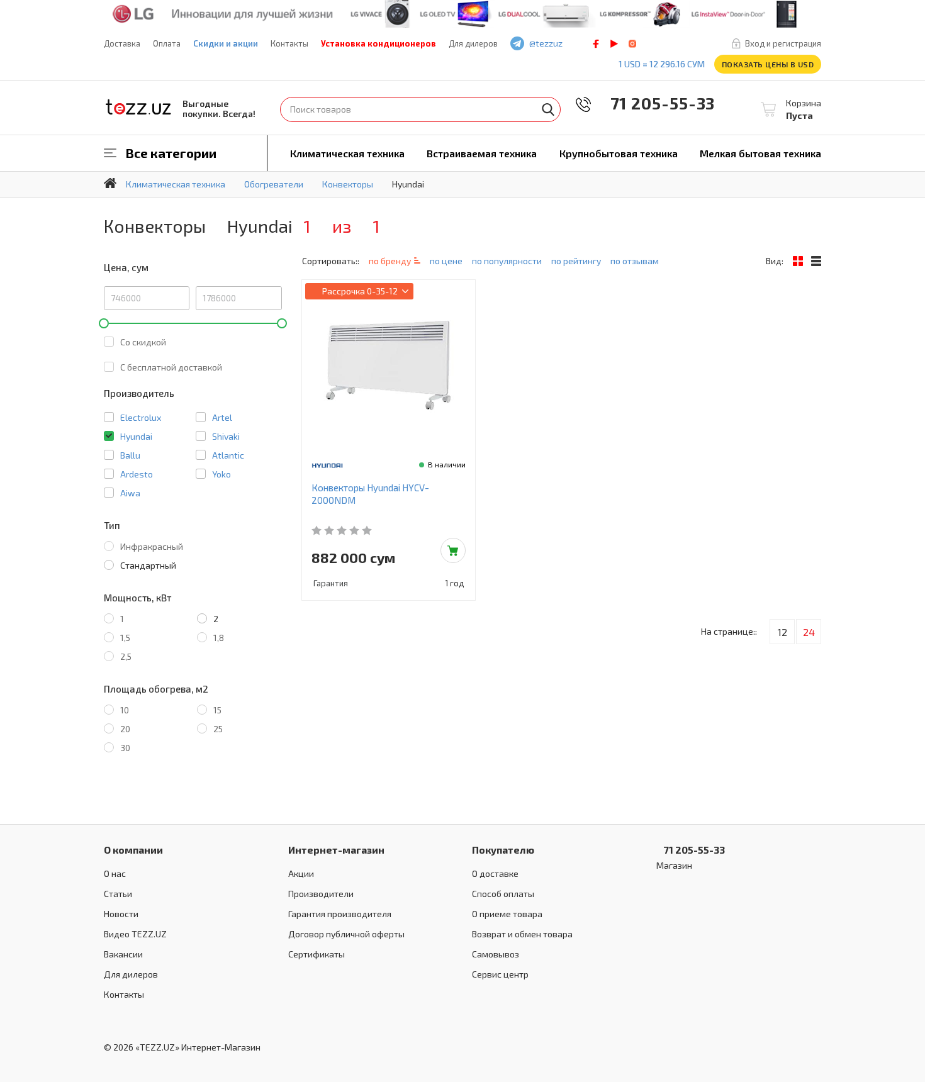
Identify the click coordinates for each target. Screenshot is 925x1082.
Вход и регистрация (783, 43)
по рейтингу (576, 260)
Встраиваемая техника (482, 153)
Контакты (289, 43)
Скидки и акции (225, 43)
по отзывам (634, 260)
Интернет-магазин (336, 850)
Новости (121, 913)
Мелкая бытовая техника (760, 153)
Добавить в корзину (453, 550)
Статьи (118, 893)
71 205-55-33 (654, 103)
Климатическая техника (347, 153)
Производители (321, 893)
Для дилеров (473, 43)
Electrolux (140, 417)
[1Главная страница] (110, 183)
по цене (446, 260)
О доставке (495, 873)
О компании (133, 850)
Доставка (122, 43)
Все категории (171, 152)
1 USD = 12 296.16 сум (662, 64)
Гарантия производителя (339, 913)
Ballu (130, 455)
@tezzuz (546, 43)
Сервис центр (500, 974)
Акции (301, 873)
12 (782, 632)
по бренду (390, 260)
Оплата (167, 43)
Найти (548, 109)
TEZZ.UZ (138, 107)
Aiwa (130, 493)
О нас (115, 873)
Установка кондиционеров (378, 43)
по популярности (507, 260)
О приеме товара (507, 913)
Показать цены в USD (768, 64)
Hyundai (136, 436)
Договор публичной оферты (346, 934)
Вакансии (123, 954)
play (614, 43)
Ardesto (136, 474)
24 (809, 632)
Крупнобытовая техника (618, 153)
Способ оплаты (503, 893)
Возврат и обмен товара (522, 934)
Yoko (221, 474)
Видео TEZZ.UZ (135, 934)
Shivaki (226, 436)
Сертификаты (316, 954)
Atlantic (228, 455)
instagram (632, 43)
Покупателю (503, 850)
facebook (596, 43)
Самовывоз (495, 954)
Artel (222, 417)
